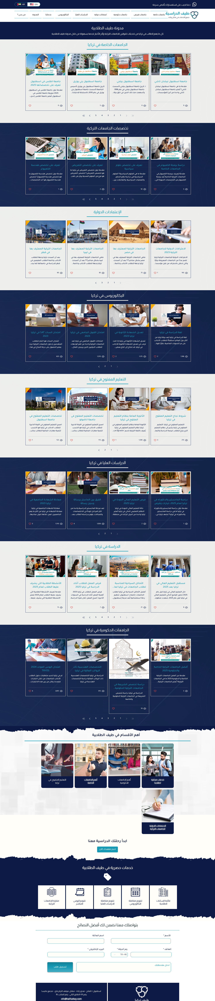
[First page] (132, 115)
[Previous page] (126, 115)
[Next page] (89, 115)
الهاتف (168, 949)
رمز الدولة (122, 949)
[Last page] (83, 115)
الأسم (168, 936)
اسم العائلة (98, 936)
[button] (140, 14)
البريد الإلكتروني (96, 949)
